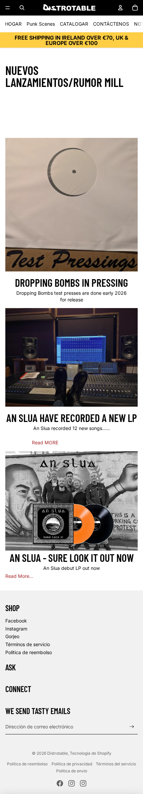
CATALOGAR (74, 24)
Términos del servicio (116, 763)
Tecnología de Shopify (90, 753)
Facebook (16, 620)
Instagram (16, 628)
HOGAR (13, 24)
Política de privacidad (72, 763)
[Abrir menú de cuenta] (120, 7)
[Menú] (7, 7)
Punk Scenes (41, 24)
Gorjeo (12, 636)
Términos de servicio (27, 644)
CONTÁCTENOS (111, 24)
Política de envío (71, 770)
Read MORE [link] (45, 442)
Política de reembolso (27, 763)
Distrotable (57, 753)
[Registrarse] (132, 726)
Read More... (19, 576)
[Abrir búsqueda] (22, 7)
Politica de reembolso (28, 652)
